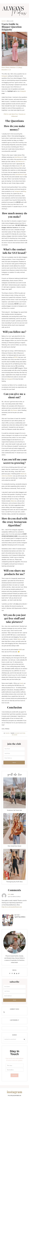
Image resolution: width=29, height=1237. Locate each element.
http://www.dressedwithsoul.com (12, 907)
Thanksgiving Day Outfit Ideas (14, 881)
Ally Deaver (14, 410)
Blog (24, 191)
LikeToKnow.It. (20, 161)
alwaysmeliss (17, 1095)
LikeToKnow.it (19, 157)
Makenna (13, 501)
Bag (20, 67)
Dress (3, 67)
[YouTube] (17, 973)
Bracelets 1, (5, 69)
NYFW (16, 357)
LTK (21, 166)
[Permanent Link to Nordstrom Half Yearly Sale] (14, 808)
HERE (20, 649)
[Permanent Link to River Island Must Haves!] (14, 843)
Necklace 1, (14, 67)
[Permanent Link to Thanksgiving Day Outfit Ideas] (14, 879)
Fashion (4, 21)
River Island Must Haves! (14, 846)
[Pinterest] (12, 973)
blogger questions (20, 733)
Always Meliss (14, 11)
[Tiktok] (19, 973)
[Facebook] (10, 973)
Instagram (5, 76)
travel (21, 683)
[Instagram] (15, 973)
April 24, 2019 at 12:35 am (14, 896)
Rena (9, 894)
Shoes (7, 67)
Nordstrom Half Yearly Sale (14, 810)
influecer (14, 734)
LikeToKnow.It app (20, 174)
